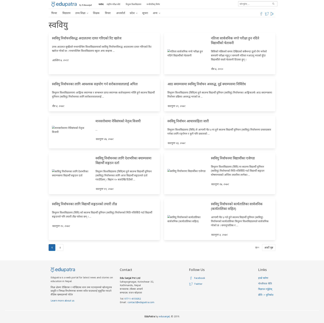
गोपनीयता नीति (265, 283)
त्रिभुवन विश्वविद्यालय (133, 4)
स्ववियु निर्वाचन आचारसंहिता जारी (188, 121)
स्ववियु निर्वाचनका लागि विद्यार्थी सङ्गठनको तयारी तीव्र (84, 204)
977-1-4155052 (132, 298)
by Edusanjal (85, 5)
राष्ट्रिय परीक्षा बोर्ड (113, 4)
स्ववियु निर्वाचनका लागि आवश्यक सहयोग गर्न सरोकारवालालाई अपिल (95, 84)
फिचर (54, 13)
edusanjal (164, 316)
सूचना (145, 13)
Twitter (198, 283)
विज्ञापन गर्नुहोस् (265, 289)
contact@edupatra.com (140, 302)
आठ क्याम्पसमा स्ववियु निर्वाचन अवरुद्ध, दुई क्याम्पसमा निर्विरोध (206, 84)
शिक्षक (96, 13)
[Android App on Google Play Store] (272, 15)
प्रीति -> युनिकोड (265, 294)
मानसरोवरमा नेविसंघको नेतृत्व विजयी (118, 121)
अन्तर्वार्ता (120, 13)
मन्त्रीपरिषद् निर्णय (153, 4)
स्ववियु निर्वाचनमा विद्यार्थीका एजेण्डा (233, 158)
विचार (108, 13)
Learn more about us (62, 300)
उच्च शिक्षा (80, 13)
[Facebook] (261, 15)
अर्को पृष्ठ (268, 247)
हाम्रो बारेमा (263, 278)
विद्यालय (66, 13)
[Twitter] (267, 15)
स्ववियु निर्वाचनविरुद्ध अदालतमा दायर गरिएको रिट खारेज (87, 38)
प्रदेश (132, 13)
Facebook (199, 278)
